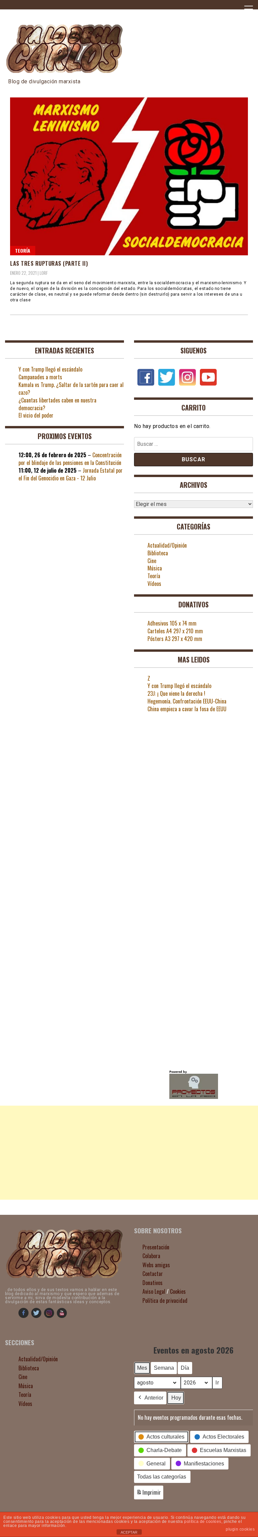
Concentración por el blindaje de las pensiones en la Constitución (70, 459)
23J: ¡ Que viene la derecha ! (176, 693)
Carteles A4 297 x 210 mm (175, 631)
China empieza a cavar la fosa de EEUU (186, 709)
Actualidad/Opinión (167, 545)
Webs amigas (156, 1265)
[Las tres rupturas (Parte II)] (129, 176)
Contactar (152, 1274)
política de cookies (202, 1521)
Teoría (22, 250)
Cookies (178, 1291)
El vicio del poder (35, 415)
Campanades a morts (40, 377)
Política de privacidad (164, 1300)
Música (154, 568)
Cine (151, 561)
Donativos (152, 1283)
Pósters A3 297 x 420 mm (174, 639)
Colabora (151, 1256)
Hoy (176, 1398)
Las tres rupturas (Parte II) (49, 263)
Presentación (155, 1247)
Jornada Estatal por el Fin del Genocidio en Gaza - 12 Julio (70, 474)
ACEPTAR (129, 1532)
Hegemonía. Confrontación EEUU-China (186, 701)
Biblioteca (157, 553)
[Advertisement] (129, 1153)
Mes (142, 1368)
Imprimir (148, 1493)
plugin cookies (240, 1529)
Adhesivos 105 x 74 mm (172, 623)
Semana (164, 1368)
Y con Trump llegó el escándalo (50, 369)
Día (185, 1368)
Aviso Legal (153, 1291)
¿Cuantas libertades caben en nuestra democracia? (57, 404)
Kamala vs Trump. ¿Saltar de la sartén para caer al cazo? (71, 388)
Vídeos (154, 584)
